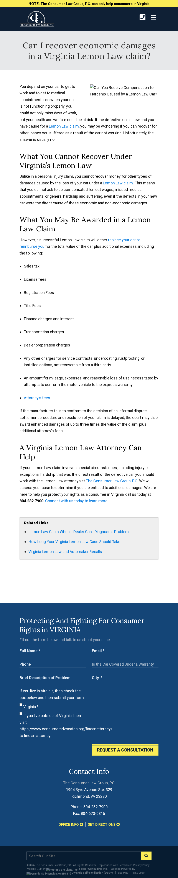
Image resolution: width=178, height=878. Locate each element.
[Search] (146, 856)
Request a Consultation (125, 750)
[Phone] (142, 17)
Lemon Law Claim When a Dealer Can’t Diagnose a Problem (78, 531)
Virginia (30, 706)
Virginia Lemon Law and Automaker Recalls (65, 551)
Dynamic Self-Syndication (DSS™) (92, 872)
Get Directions (102, 824)
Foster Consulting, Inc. (93, 868)
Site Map (123, 872)
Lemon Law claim (64, 126)
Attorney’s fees (37, 398)
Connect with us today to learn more (76, 501)
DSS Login (139, 872)
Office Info (69, 824)
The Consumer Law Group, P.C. (112, 481)
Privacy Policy (141, 865)
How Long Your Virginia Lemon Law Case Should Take (74, 541)
